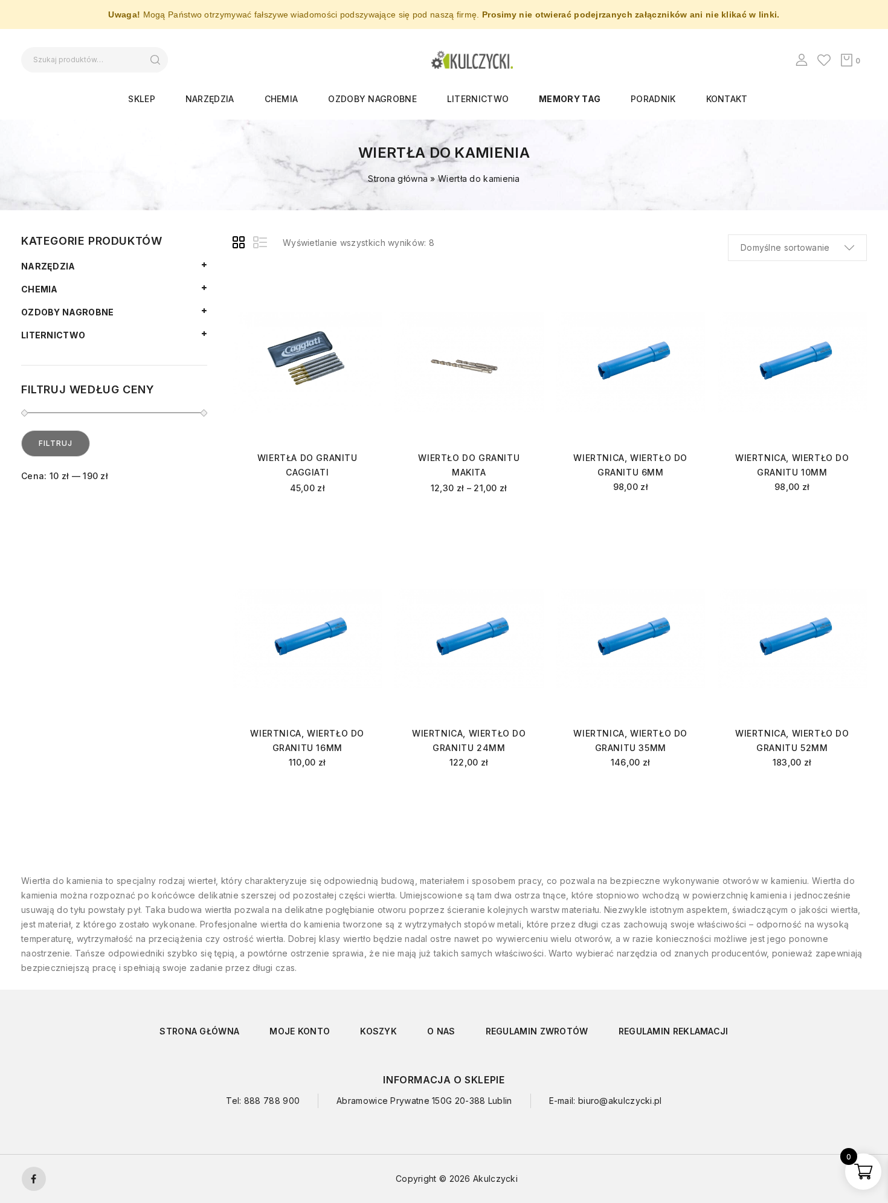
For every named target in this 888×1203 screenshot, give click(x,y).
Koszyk (378, 1031)
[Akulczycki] (472, 59)
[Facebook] (34, 1179)
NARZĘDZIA (209, 99)
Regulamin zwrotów (537, 1031)
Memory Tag (569, 99)
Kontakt (727, 99)
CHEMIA (281, 99)
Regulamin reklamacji (674, 1031)
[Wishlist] (824, 60)
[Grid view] (240, 244)
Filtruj (55, 443)
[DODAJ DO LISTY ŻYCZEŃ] (362, 294)
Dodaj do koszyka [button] (630, 518)
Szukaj (155, 60)
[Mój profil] (801, 59)
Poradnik (653, 99)
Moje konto (299, 1031)
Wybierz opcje (307, 520)
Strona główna (398, 178)
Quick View (362, 312)
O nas (441, 1031)
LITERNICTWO (478, 99)
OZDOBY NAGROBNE (372, 99)
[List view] (261, 244)
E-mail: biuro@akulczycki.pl (605, 1100)
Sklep (141, 99)
